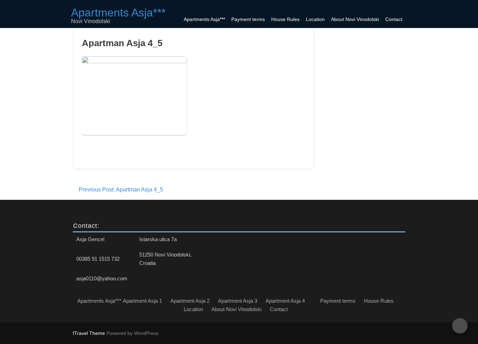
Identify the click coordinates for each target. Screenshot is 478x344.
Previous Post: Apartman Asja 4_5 (121, 189)
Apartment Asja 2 (190, 301)
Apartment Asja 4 (285, 301)
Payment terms (248, 19)
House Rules (285, 19)
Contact (393, 19)
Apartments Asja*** (204, 19)
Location (315, 19)
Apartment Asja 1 (142, 301)
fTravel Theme (89, 333)
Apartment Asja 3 (237, 301)
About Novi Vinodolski (355, 19)
